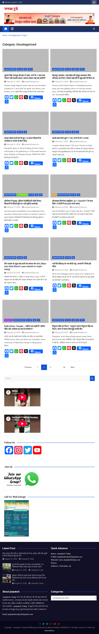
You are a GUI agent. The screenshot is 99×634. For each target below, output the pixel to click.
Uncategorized (10, 69)
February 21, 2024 (13, 82)
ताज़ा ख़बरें (20, 69)
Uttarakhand (22, 195)
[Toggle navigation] (12, 29)
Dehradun (8, 320)
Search (92, 378)
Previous (28, 367)
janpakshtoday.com (31, 82)
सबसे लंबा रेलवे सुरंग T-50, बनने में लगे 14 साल (70, 138)
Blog (54, 195)
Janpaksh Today (27, 559)
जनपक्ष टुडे (11, 9)
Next (72, 367)
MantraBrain (49, 631)
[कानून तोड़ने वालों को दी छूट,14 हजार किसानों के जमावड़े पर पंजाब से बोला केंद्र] (25, 123)
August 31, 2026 (11, 559)
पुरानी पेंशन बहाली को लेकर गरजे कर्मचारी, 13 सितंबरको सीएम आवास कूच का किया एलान (27, 565)
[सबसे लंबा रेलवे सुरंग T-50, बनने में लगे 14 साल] (73, 123)
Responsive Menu (94, 2)
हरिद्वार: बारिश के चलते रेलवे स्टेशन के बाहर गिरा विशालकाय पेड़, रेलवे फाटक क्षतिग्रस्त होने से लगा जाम (29, 577)
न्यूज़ (25, 69)
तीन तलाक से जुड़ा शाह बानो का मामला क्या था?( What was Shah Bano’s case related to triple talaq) (25, 266)
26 (64, 367)
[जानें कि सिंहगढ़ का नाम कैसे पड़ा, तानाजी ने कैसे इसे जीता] (73, 249)
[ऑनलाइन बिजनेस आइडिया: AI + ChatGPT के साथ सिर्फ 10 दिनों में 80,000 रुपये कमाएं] (73, 186)
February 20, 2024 (61, 207)
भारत (77, 69)
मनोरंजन (30, 69)
